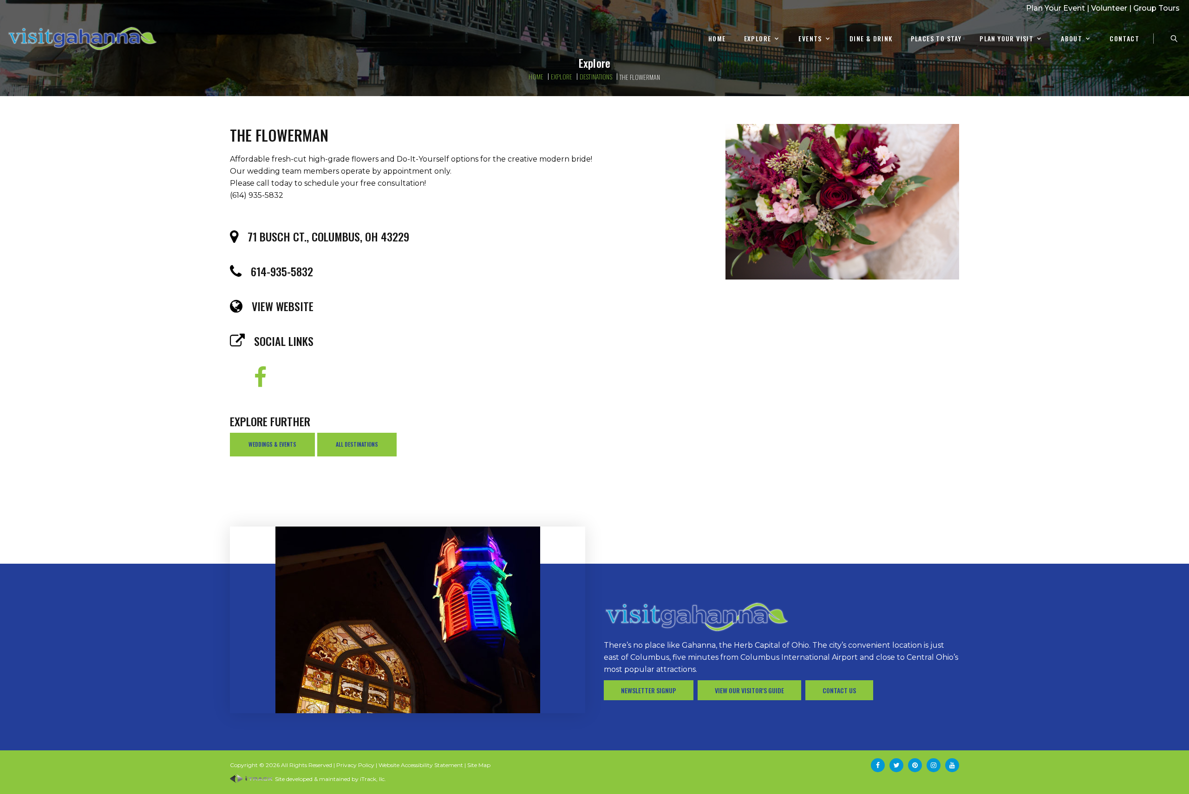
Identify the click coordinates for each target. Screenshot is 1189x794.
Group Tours (1156, 8)
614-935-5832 (282, 271)
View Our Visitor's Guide (749, 690)
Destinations (596, 76)
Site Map (478, 764)
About (1071, 39)
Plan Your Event (1055, 8)
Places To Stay (936, 39)
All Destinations (357, 444)
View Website (283, 306)
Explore (757, 39)
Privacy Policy (355, 764)
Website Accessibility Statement (421, 764)
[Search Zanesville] (1174, 38)
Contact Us (839, 690)
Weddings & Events (272, 444)
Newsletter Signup (648, 690)
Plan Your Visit (1006, 39)
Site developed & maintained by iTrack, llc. (330, 778)
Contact (1124, 39)
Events (810, 39)
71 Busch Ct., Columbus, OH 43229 (328, 236)
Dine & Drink (871, 39)
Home (717, 39)
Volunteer (1109, 8)
